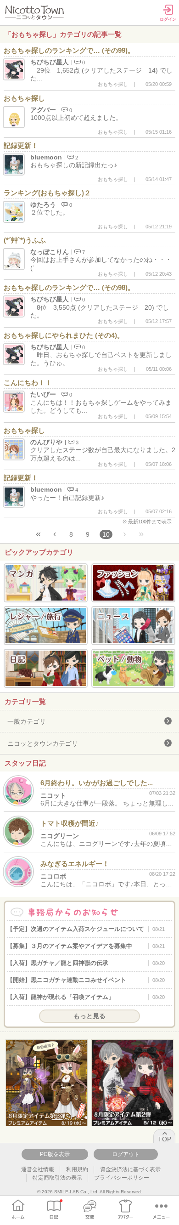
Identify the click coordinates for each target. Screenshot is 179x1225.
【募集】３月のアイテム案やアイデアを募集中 (86, 945)
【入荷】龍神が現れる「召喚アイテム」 (86, 996)
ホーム (18, 1209)
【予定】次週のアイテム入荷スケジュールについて (86, 928)
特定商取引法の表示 (57, 1177)
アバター (125, 1209)
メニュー (161, 1209)
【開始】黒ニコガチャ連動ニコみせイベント (86, 979)
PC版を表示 (55, 1154)
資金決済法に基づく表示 (130, 1169)
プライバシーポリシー (121, 1177)
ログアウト (126, 1154)
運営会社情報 (37, 1169)
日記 (54, 1209)
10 (106, 534)
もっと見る (89, 1016)
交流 (90, 1209)
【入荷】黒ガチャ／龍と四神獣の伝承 (86, 962)
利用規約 (77, 1169)
